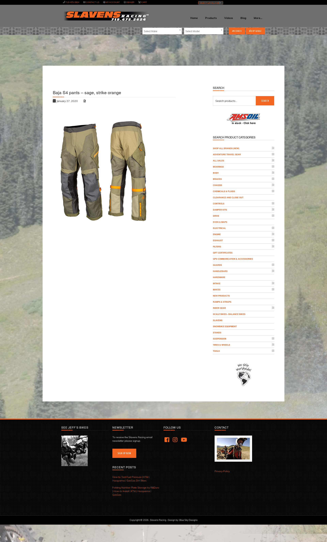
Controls (218, 203)
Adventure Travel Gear (227, 154)
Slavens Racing (105, 16)
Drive (216, 215)
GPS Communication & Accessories (233, 258)
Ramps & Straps (222, 301)
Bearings (218, 166)
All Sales (218, 160)
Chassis (217, 185)
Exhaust (218, 240)
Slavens (217, 320)
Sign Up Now (124, 453)
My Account (113, 2)
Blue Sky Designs (188, 520)
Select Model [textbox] (192, 31)
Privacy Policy (222, 471)
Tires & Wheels (221, 344)
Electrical (219, 228)
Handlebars (220, 271)
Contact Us (92, 2)
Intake (216, 283)
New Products (221, 295)
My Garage (257, 31)
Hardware (219, 277)
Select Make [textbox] (150, 31)
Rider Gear (219, 307)
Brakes (217, 178)
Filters (217, 246)
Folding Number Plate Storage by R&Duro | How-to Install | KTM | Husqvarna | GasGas (135, 491)
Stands (217, 332)
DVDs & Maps (220, 221)
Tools (216, 350)
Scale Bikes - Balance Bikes (229, 314)
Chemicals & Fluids (224, 191)
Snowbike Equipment (225, 326)
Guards (217, 264)
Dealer (130, 2)
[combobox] (162, 31)
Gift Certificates (222, 252)
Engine (217, 234)
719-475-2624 (72, 2)
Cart (144, 2)
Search (238, 31)
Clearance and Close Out (228, 197)
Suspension (219, 338)
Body (216, 172)
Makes (216, 289)
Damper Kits (220, 209)
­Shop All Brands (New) (226, 148)
